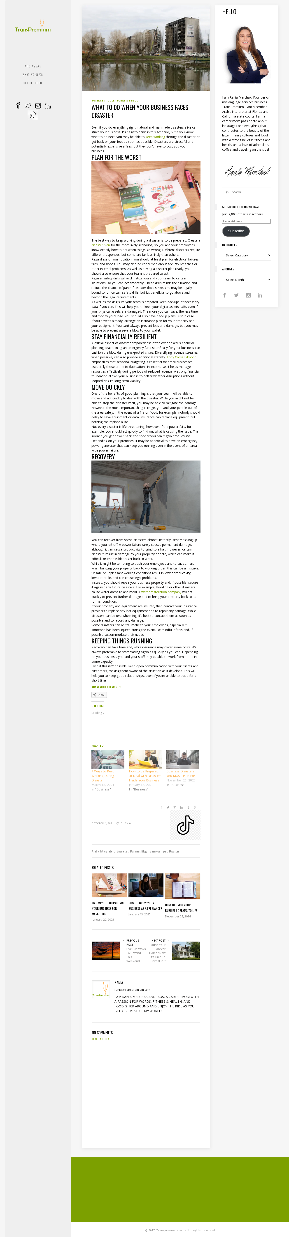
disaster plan (100, 245)
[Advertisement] (185, 1189)
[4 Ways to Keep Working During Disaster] (107, 759)
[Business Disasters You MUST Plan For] (182, 759)
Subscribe (236, 231)
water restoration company (161, 592)
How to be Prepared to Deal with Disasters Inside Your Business (145, 775)
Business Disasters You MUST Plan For (180, 773)
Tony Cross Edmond (181, 357)
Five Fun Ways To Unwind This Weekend (136, 955)
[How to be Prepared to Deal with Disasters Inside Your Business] (145, 759)
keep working (155, 137)
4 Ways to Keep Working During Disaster (102, 775)
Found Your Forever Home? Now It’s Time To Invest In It (157, 953)
